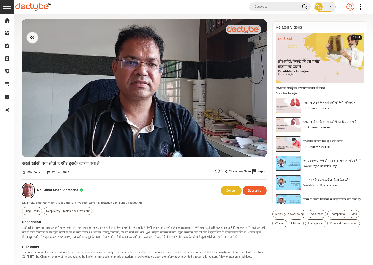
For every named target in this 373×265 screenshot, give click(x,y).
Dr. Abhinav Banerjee (286, 93)
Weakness (317, 214)
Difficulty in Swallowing (289, 214)
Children (296, 223)
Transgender (315, 223)
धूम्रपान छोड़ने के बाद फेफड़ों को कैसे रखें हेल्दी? (329, 102)
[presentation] (7, 7)
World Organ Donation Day (320, 166)
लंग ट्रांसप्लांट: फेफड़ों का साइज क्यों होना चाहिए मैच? (332, 160)
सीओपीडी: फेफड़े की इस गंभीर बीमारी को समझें (300, 88)
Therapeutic (337, 214)
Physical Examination (343, 223)
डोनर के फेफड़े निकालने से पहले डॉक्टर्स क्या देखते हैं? (332, 199)
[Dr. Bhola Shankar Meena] (29, 190)
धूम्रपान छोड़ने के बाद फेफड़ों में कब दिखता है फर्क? (330, 122)
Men (354, 214)
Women (279, 223)
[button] (325, 7)
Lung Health (32, 211)
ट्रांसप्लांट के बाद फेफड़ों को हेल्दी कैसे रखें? (326, 180)
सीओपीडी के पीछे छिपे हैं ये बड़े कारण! (323, 141)
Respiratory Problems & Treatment (68, 211)
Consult (231, 190)
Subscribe (254, 190)
